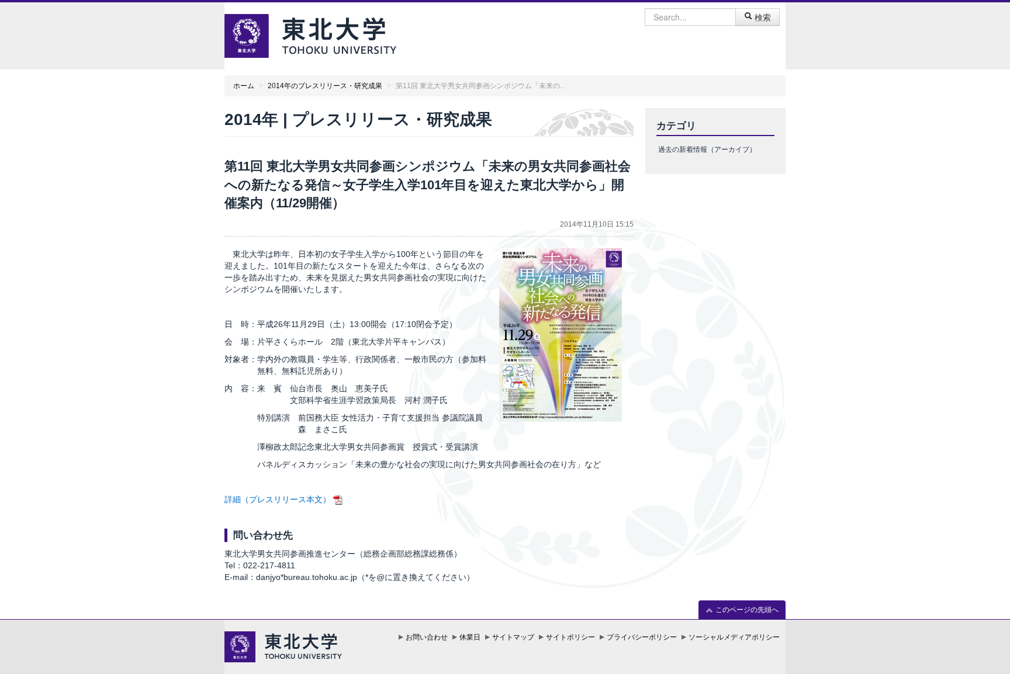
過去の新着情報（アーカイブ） (707, 149)
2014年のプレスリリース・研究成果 (325, 86)
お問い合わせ (427, 637)
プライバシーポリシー (642, 637)
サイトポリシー (570, 637)
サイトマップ (513, 637)
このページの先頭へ (746, 610)
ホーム (243, 86)
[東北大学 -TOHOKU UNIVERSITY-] (310, 34)
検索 (761, 17)
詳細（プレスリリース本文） (277, 499)
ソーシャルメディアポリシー (734, 637)
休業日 (469, 637)
